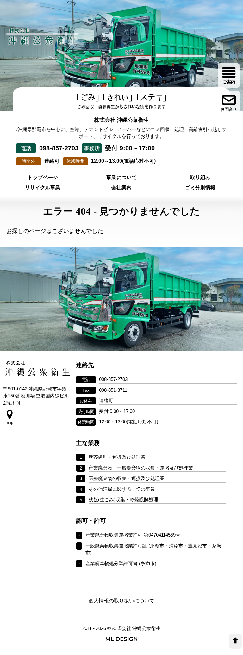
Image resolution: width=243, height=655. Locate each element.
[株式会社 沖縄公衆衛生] (42, 36)
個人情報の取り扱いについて (121, 600)
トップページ (43, 177)
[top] (235, 641)
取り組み (200, 177)
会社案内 (121, 187)
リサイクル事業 (42, 187)
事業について (121, 177)
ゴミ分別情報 (200, 187)
